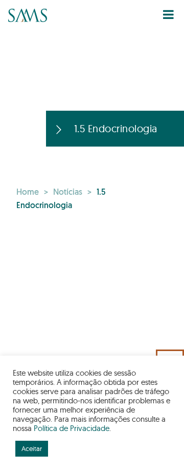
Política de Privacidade (71, 428)
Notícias (67, 193)
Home (27, 193)
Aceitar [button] (31, 448)
